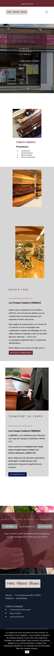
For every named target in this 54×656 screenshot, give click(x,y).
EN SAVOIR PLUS (17, 474)
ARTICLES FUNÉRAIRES (20, 353)
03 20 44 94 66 (45, 526)
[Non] (50, 642)
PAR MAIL (9, 526)
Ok (27, 652)
